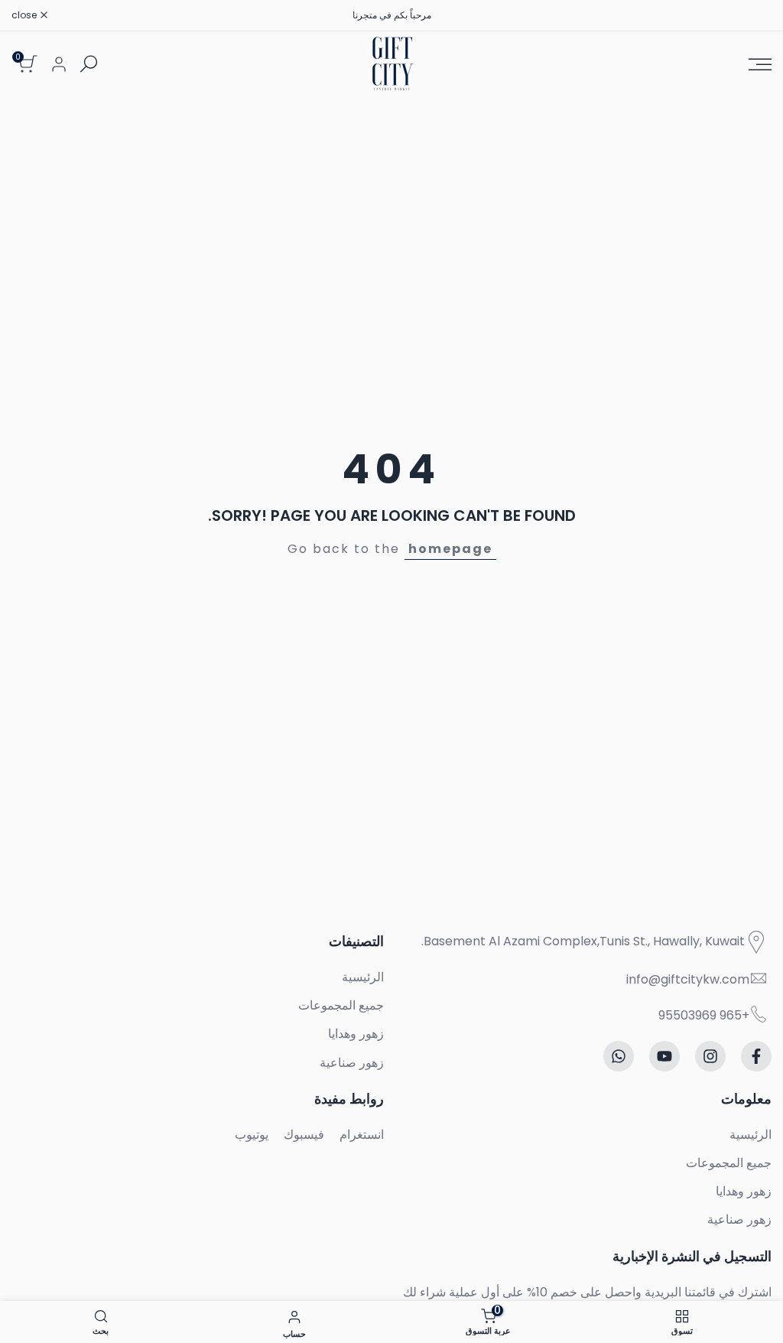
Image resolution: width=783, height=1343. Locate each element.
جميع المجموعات (341, 1005)
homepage (450, 549)
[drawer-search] (88, 64)
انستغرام (362, 1134)
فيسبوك (304, 1134)
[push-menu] (760, 64)
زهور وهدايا (356, 1033)
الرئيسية (363, 977)
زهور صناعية (352, 1062)
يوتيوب (251, 1134)
